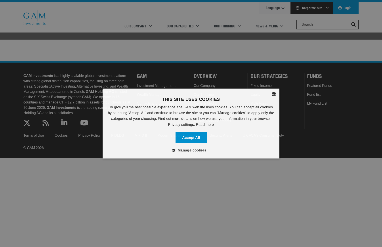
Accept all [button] (191, 138)
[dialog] (191, 123)
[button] (191, 150)
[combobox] (274, 94)
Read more (205, 124)
